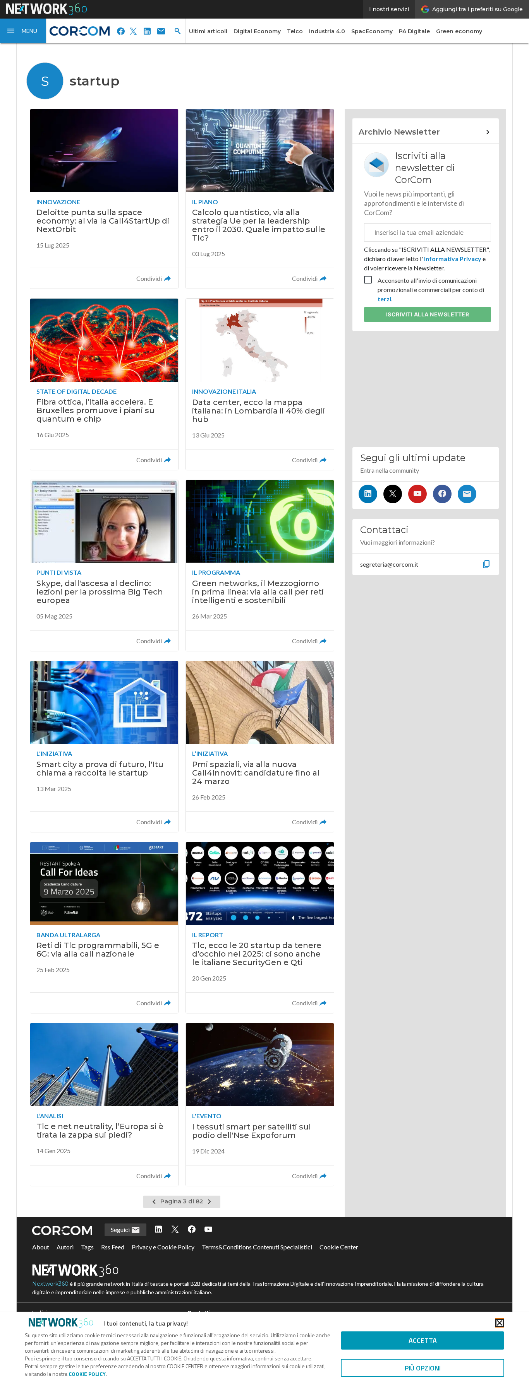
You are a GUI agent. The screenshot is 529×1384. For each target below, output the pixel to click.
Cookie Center (338, 1247)
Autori (65, 1247)
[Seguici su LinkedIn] (368, 494)
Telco (295, 31)
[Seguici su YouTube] (417, 494)
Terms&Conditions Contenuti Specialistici (257, 1247)
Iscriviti (427, 314)
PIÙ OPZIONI (423, 1368)
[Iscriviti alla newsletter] (467, 494)
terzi (384, 298)
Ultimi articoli (208, 31)
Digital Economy (257, 31)
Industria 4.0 (327, 31)
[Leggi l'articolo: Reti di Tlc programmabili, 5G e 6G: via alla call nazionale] (104, 927)
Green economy (459, 31)
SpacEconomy (372, 31)
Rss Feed (112, 1247)
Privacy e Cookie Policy (163, 1247)
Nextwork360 (50, 1283)
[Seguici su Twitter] (392, 494)
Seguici (121, 1229)
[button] (23, 31)
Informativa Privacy (453, 258)
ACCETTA (423, 1340)
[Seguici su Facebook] (442, 494)
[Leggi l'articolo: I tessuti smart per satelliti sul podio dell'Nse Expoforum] (260, 1104)
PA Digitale (414, 31)
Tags (87, 1247)
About (40, 1247)
